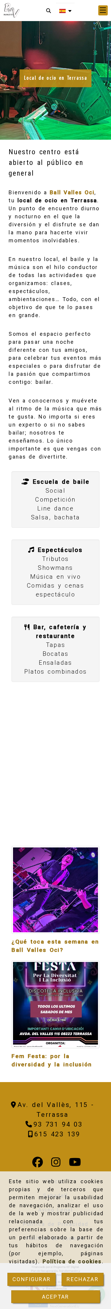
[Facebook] (37, 1164)
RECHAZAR (82, 1279)
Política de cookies (72, 1261)
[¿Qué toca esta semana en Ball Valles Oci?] (55, 890)
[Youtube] (75, 1164)
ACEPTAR (55, 1297)
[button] (103, 10)
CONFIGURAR (31, 1279)
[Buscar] (48, 10)
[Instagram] (56, 1164)
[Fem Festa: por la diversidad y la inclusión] (55, 1004)
